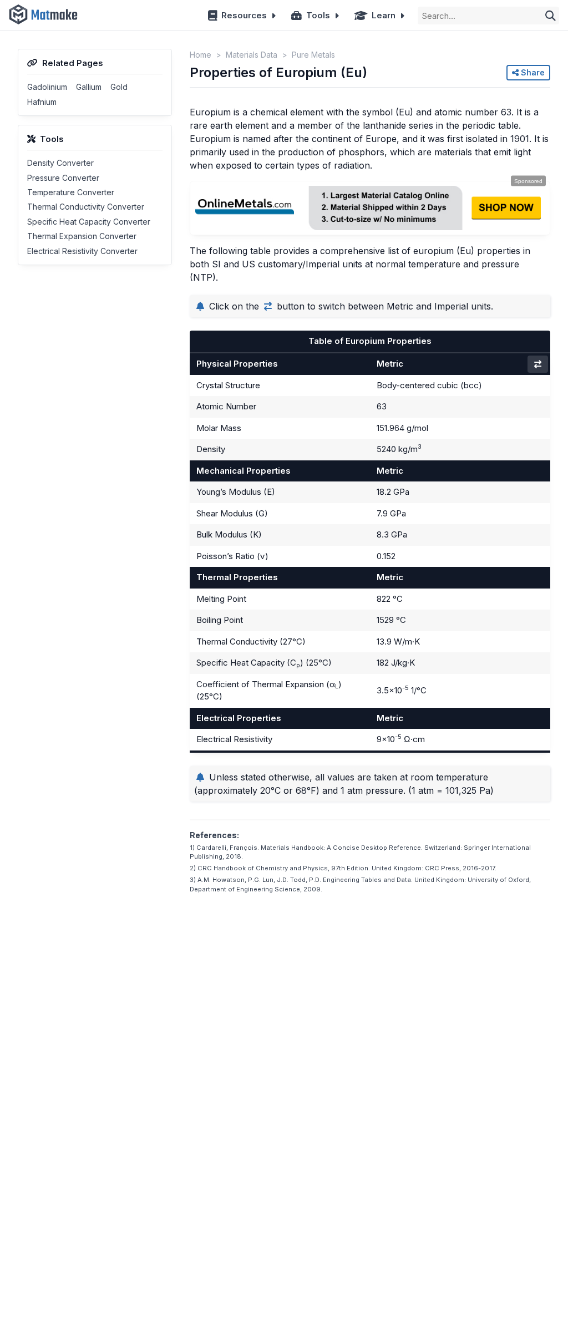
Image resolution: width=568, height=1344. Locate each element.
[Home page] (43, 15)
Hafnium (42, 101)
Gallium (89, 87)
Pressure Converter (63, 177)
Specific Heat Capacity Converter (88, 221)
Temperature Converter (70, 192)
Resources (244, 15)
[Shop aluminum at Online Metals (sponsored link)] (370, 208)
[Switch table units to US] (538, 364)
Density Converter (60, 163)
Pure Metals (313, 54)
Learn (383, 15)
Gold (119, 87)
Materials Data (251, 54)
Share (532, 72)
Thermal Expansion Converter (81, 236)
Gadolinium (47, 87)
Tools (318, 15)
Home (200, 54)
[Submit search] (550, 15)
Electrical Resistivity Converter (82, 251)
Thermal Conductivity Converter (85, 206)
